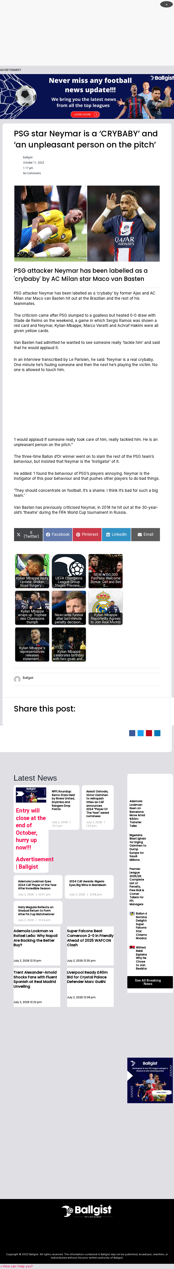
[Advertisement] (87, 33)
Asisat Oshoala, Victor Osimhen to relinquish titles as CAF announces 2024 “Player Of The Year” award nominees (97, 803)
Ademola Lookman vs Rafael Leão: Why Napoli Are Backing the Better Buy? (36, 938)
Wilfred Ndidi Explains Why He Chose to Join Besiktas (142, 958)
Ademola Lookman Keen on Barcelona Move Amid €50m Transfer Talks (137, 813)
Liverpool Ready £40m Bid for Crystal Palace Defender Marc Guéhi (87, 977)
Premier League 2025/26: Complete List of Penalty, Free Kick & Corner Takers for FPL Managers (137, 886)
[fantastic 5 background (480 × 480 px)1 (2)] (150, 1080)
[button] (132, 733)
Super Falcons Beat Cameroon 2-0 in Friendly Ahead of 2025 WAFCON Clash (90, 938)
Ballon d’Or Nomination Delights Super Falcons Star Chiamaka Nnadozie (144, 926)
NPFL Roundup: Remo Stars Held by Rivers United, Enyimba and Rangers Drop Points (63, 800)
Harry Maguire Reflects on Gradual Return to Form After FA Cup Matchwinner (36, 910)
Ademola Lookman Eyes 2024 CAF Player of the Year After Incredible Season (37, 884)
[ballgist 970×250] (87, 96)
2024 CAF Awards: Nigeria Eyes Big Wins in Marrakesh (87, 883)
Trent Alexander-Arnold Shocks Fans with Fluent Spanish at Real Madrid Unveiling (35, 979)
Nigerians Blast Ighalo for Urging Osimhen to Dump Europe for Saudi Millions (138, 847)
